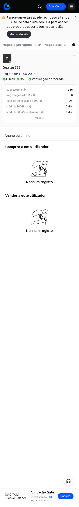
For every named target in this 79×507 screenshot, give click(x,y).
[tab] (17, 45)
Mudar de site (19, 34)
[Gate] (7, 6)
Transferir (65, 496)
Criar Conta (56, 6)
